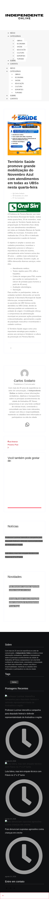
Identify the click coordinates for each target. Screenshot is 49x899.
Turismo (18, 93)
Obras (17, 74)
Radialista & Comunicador (24, 384)
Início (12, 68)
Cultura (18, 86)
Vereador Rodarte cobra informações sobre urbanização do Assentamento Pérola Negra (24, 602)
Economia (19, 77)
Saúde (17, 80)
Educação (19, 83)
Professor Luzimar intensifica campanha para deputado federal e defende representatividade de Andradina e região (24, 541)
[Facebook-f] (6, 888)
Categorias (15, 71)
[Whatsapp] (27, 424)
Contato (14, 99)
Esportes (19, 90)
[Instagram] (10, 888)
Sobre (13, 96)
